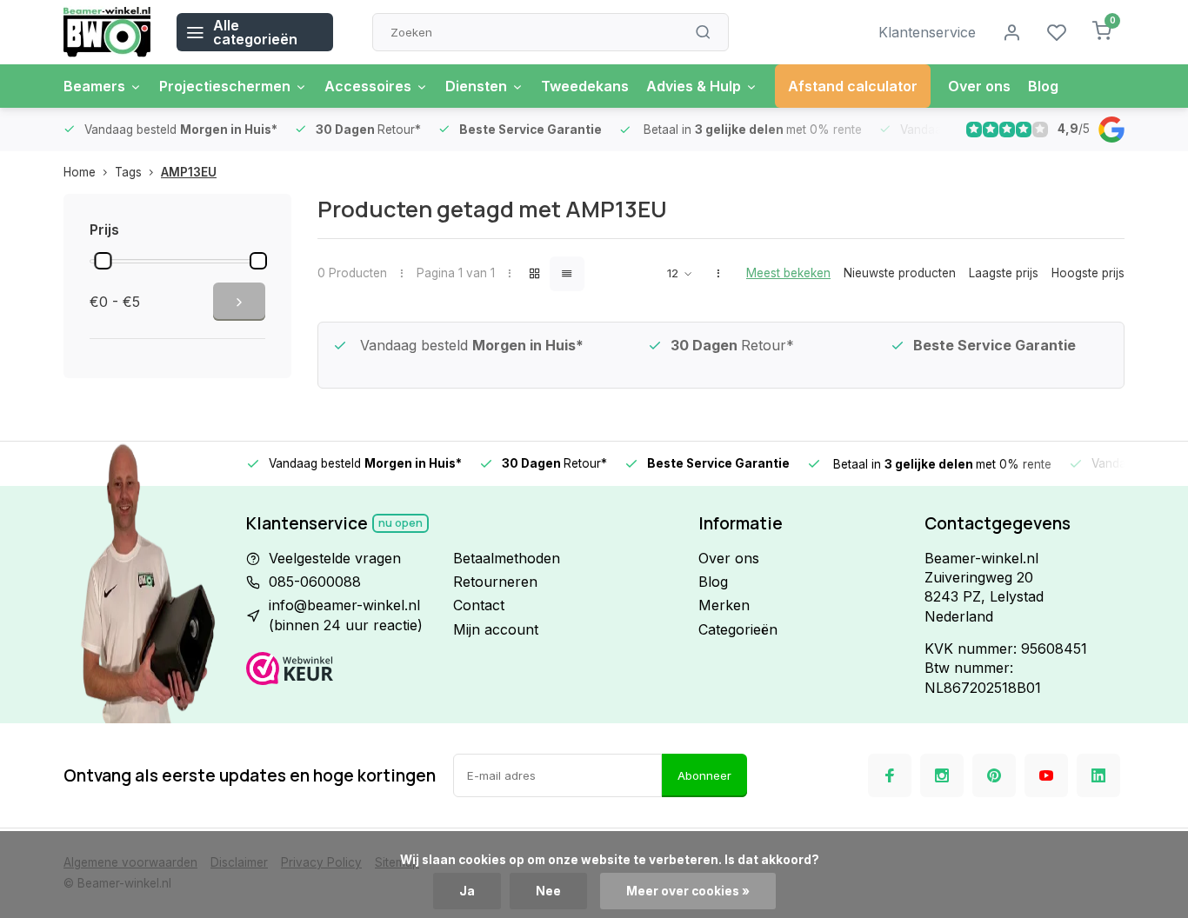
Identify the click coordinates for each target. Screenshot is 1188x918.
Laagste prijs (1003, 273)
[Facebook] (889, 775)
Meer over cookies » (688, 891)
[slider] (102, 260)
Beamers (94, 86)
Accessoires (367, 86)
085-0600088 (315, 581)
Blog (1043, 86)
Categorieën (738, 629)
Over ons (979, 86)
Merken (724, 605)
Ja (467, 891)
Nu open (400, 523)
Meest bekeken (788, 273)
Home (79, 172)
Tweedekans (585, 86)
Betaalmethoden (506, 558)
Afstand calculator (853, 86)
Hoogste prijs (1088, 273)
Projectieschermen (224, 86)
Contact (478, 605)
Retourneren (495, 581)
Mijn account (495, 629)
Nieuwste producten (900, 273)
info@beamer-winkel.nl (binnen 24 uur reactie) (346, 614)
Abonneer (704, 775)
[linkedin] (1098, 775)
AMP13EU (189, 172)
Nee (548, 891)
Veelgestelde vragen (335, 558)
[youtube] (1046, 775)
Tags (128, 172)
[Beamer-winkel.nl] (106, 32)
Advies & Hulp (693, 86)
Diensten (476, 86)
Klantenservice (927, 32)
